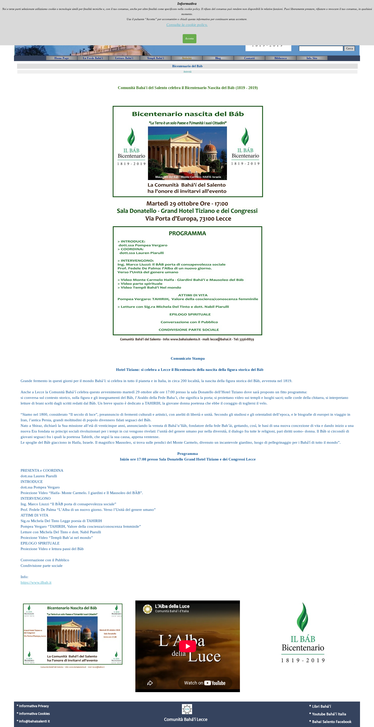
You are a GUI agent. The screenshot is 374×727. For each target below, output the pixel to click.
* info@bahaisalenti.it (33, 721)
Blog (218, 58)
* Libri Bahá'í (320, 707)
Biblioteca (281, 58)
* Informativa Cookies (33, 714)
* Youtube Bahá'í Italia (327, 714)
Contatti (249, 58)
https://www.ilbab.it (36, 582)
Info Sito (312, 58)
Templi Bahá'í (155, 58)
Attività (187, 58)
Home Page (61, 58)
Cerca (349, 48)
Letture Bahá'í (124, 58)
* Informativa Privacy (33, 706)
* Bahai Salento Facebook (330, 722)
